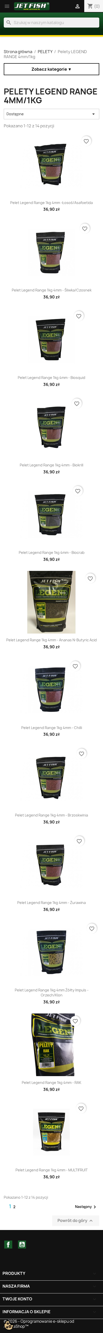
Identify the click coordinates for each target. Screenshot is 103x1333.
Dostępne (51, 114)
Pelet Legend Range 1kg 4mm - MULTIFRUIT (52, 1170)
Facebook (8, 1245)
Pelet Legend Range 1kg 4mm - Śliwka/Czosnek (52, 290)
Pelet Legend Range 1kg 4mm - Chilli (51, 727)
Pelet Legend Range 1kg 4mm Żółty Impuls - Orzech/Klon (51, 992)
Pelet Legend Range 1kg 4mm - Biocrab (51, 552)
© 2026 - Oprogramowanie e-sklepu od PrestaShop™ (39, 1324)
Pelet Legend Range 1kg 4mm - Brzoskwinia (51, 815)
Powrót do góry (76, 1221)
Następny (86, 1207)
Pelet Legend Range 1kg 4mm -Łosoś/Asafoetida (51, 202)
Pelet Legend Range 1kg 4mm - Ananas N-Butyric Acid (51, 640)
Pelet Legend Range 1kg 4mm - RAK (51, 1082)
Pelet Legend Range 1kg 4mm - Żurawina (51, 902)
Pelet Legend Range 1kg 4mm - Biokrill (51, 465)
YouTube (22, 1245)
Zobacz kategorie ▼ (52, 69)
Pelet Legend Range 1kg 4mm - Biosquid (51, 377)
